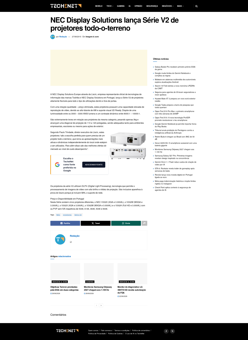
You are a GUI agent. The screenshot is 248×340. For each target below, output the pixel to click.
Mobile (98, 6)
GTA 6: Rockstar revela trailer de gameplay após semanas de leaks (175, 169)
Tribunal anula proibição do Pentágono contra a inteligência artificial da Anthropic (174, 131)
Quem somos (93, 330)
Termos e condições (122, 330)
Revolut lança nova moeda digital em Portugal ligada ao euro (173, 176)
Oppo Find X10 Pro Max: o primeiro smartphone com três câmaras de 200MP (174, 112)
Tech (109, 6)
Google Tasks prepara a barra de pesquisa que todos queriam (174, 106)
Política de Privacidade (97, 333)
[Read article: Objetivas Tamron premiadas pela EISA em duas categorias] (65, 273)
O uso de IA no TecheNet (134, 333)
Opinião (138, 6)
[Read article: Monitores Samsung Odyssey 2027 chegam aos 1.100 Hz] (99, 273)
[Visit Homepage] (65, 6)
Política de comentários (141, 330)
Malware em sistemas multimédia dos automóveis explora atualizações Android (175, 80)
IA (129, 6)
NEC (58, 215)
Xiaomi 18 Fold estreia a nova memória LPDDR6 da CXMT (175, 87)
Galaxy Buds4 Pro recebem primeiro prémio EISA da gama (175, 68)
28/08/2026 (89, 293)
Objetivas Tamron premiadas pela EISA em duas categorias (64, 288)
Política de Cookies (115, 333)
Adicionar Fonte (94, 164)
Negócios (167, 6)
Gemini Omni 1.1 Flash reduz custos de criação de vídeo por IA (175, 163)
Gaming (121, 6)
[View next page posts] (101, 305)
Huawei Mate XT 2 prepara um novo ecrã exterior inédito (175, 99)
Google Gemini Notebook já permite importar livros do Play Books (175, 125)
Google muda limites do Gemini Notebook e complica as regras (173, 74)
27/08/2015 (76, 36)
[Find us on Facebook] (166, 331)
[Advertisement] (98, 68)
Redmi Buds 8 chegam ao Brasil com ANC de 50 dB (175, 137)
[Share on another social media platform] (144, 223)
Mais (179, 6)
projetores (67, 215)
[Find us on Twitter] (172, 331)
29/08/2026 (56, 293)
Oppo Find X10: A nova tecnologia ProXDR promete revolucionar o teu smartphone (172, 118)
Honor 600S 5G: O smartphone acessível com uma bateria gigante (176, 144)
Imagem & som (92, 36)
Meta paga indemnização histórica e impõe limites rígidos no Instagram (175, 182)
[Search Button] (196, 6)
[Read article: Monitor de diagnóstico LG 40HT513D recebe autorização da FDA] (132, 273)
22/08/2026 (123, 296)
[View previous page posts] (96, 305)
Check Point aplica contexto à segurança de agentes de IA (173, 188)
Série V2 (78, 215)
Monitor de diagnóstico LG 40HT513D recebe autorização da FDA (132, 289)
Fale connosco (106, 330)
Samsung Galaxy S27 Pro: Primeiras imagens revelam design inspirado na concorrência (173, 156)
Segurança (152, 6)
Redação (63, 36)
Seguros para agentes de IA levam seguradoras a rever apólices (175, 93)
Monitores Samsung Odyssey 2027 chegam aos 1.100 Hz (98, 288)
